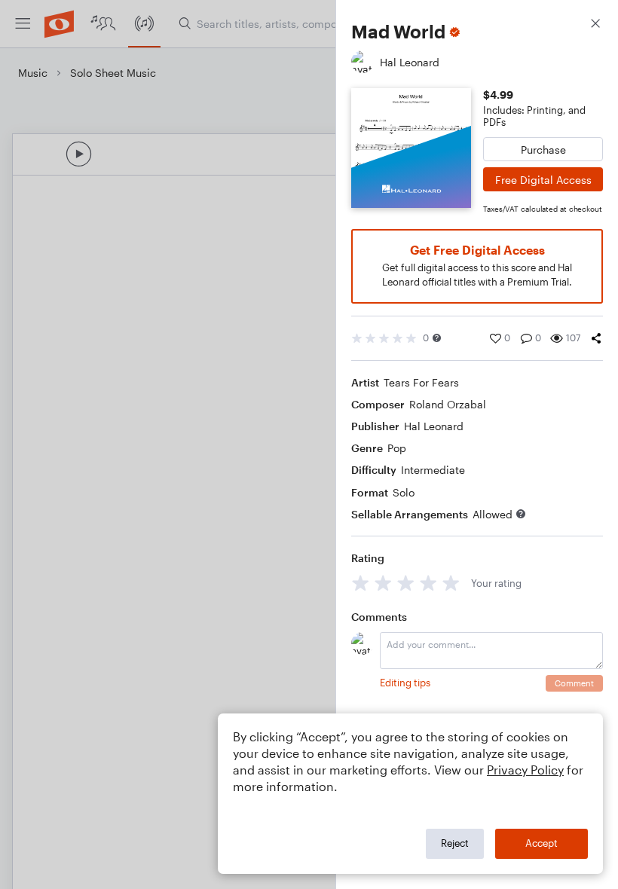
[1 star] (360, 582)
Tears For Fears (421, 382)
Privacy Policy (525, 769)
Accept (541, 843)
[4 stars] (428, 582)
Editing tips (405, 683)
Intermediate (433, 469)
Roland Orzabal (447, 404)
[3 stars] (405, 582)
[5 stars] (451, 582)
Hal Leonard (434, 426)
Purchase (543, 149)
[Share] (596, 338)
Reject (455, 843)
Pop (396, 447)
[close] (595, 25)
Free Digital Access (543, 179)
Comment (574, 683)
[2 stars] (383, 582)
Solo (404, 492)
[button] (437, 338)
